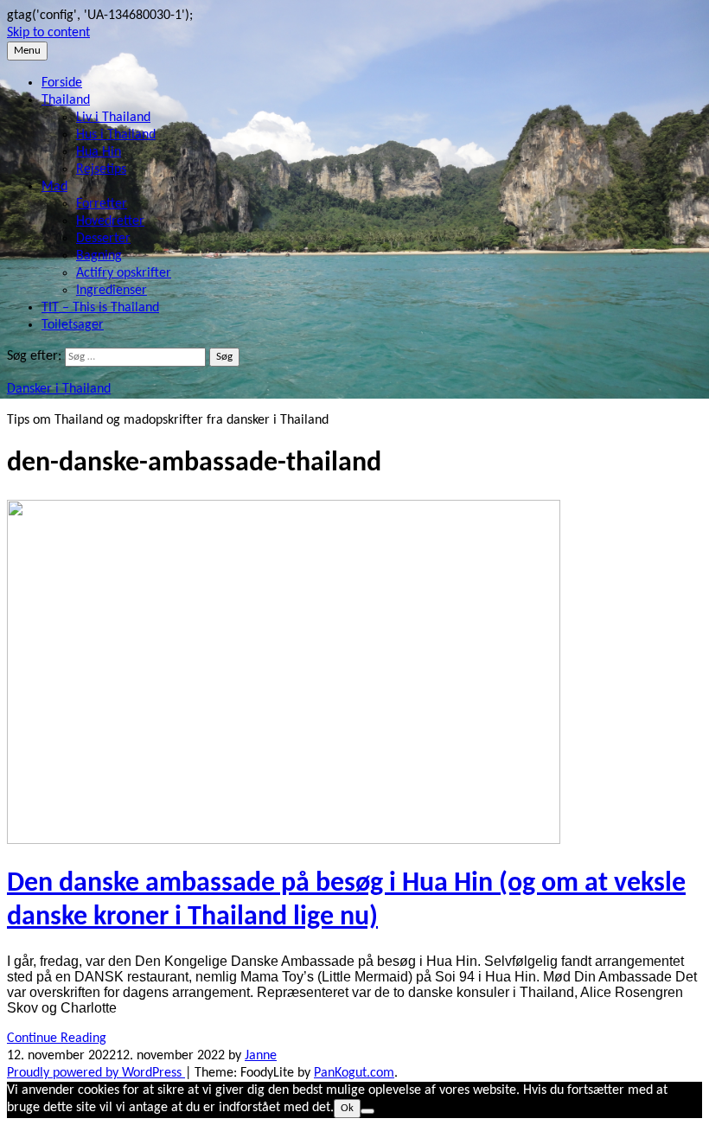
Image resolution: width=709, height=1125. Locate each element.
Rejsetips (101, 169)
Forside (62, 83)
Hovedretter (110, 221)
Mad (54, 187)
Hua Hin (98, 152)
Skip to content (48, 33)
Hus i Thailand (116, 135)
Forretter (101, 204)
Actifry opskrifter (123, 273)
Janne (261, 1056)
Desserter (103, 239)
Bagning (99, 256)
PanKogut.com (354, 1073)
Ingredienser (111, 290)
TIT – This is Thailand (100, 308)
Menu (27, 50)
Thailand (66, 100)
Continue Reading (56, 1038)
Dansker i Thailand (59, 389)
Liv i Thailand (113, 118)
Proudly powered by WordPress (96, 1073)
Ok (347, 1108)
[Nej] (367, 1111)
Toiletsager (73, 325)
